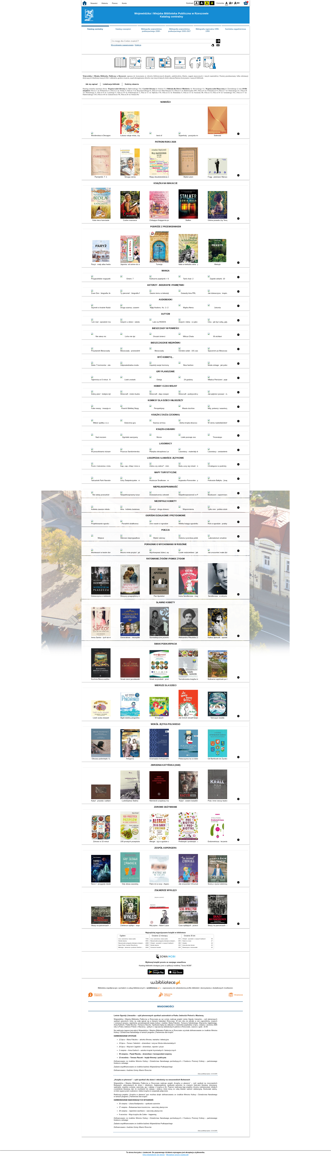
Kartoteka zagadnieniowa (235, 29)
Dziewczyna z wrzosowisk (189, 947)
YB (206, 3)
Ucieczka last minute (188, 945)
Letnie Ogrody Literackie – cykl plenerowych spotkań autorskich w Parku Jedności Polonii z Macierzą (159, 1015)
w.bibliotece (153, 988)
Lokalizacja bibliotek (111, 84)
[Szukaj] (218, 41)
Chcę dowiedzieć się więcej (154, 1155)
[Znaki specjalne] (218, 45)
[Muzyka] (195, 69)
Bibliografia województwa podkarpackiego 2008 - (151, 30)
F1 (231, 3)
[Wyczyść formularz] (213, 45)
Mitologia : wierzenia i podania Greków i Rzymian (132, 947)
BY (212, 3)
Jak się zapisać (91, 84)
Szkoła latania (122, 941)
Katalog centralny (95, 29)
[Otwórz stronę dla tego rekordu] (101, 133)
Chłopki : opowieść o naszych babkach (162, 943)
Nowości (94, 3)
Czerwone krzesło (155, 947)
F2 (237, 3)
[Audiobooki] (136, 69)
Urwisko (184, 943)
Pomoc (115, 3)
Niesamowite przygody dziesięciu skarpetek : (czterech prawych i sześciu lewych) (142, 943)
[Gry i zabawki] (210, 69)
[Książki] (121, 69)
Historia (104, 3)
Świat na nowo (186, 941)
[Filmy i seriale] (180, 69)
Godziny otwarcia (132, 84)
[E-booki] (151, 69)
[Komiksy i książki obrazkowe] (165, 69)
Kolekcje (138, 45)
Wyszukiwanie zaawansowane (122, 45)
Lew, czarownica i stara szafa (127, 939)
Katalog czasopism (123, 29)
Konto (124, 3)
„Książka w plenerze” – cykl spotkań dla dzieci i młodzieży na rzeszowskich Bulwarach (152, 1080)
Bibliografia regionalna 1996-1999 (207, 30)
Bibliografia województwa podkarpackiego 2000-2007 (179, 30)
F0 (226, 3)
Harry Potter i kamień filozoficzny (128, 945)
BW (201, 3)
